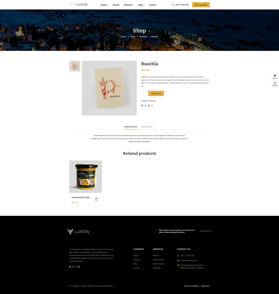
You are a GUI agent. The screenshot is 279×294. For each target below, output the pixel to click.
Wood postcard (80, 197)
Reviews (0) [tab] (147, 126)
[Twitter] (145, 106)
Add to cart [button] (96, 199)
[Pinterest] (149, 105)
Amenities (157, 268)
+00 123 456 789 (181, 5)
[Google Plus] (152, 105)
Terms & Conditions (191, 286)
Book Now (202, 4)
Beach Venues (158, 264)
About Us (137, 260)
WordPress (108, 286)
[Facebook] (142, 105)
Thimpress (75, 286)
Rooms (116, 4)
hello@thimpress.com (189, 260)
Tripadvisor (205, 286)
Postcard (143, 36)
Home (104, 4)
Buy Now (274, 85)
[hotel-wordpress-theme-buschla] (109, 88)
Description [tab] (130, 126)
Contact (152, 4)
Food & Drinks (158, 260)
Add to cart (156, 93)
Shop (133, 36)
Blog (140, 4)
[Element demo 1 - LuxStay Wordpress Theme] (78, 4)
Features (128, 4)
